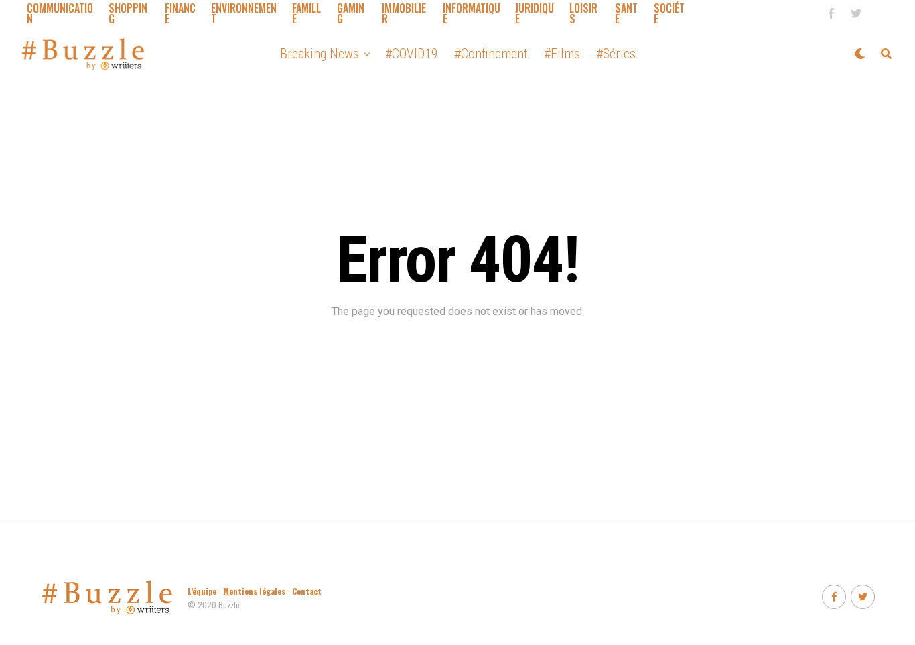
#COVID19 (411, 53)
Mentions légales (254, 591)
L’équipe (202, 591)
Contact (307, 591)
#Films (562, 53)
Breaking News (319, 53)
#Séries (616, 53)
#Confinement (491, 53)
